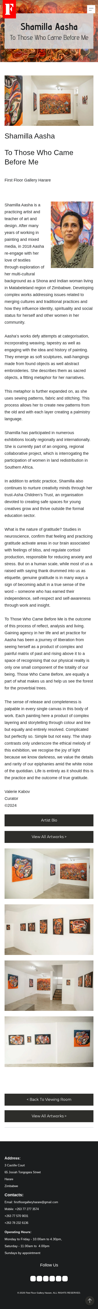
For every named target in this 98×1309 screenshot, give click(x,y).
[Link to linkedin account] (58, 1278)
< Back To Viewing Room (49, 1099)
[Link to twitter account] (52, 1278)
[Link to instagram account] (46, 1278)
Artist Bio (49, 820)
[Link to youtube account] (65, 1278)
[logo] (9, 9)
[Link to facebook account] (39, 1278)
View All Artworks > (49, 837)
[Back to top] (89, 1300)
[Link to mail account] (33, 1278)
